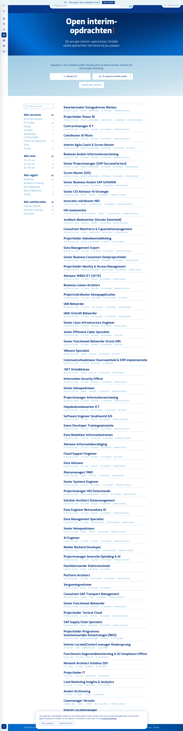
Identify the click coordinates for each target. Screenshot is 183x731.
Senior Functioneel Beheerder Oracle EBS (92, 341)
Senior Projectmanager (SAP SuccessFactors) (95, 164)
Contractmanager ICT (78, 126)
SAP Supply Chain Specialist (83, 622)
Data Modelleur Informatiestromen (88, 435)
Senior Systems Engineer (81, 482)
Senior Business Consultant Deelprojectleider (95, 257)
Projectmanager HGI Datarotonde (87, 491)
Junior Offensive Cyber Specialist (86, 332)
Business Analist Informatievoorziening (91, 154)
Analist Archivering (77, 691)
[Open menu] (3, 10)
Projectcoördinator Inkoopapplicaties (89, 295)
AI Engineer (72, 538)
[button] (70, 76)
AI (4, 726)
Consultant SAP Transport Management (91, 594)
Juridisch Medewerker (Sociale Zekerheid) (92, 220)
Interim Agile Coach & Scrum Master (89, 145)
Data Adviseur (73, 463)
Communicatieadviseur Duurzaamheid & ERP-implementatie (105, 360)
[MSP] (3, 23)
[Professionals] (3, 29)
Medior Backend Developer (82, 547)
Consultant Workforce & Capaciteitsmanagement (98, 229)
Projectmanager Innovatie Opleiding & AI (92, 557)
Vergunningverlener (78, 585)
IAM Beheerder (74, 304)
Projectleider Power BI (79, 117)
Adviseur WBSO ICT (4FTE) (82, 276)
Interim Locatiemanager (80, 710)
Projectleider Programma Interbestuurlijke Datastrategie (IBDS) (90, 633)
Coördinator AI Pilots (78, 135)
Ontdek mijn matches (92, 85)
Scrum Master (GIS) (77, 173)
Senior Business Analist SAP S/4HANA (90, 182)
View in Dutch (108, 2)
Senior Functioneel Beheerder (84, 603)
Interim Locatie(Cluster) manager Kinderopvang (97, 645)
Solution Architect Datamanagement (89, 500)
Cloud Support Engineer (80, 454)
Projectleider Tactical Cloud (83, 613)
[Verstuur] (131, 6)
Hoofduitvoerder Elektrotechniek (87, 566)
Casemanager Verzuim (79, 701)
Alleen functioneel (66, 723)
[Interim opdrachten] (3, 34)
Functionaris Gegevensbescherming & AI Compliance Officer (105, 654)
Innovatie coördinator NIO (82, 201)
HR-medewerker (75, 210)
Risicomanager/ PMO (78, 472)
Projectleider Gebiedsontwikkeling (87, 238)
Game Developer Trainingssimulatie (89, 426)
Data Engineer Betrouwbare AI (85, 510)
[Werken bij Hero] (3, 45)
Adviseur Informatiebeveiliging (85, 444)
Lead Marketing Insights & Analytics (89, 682)
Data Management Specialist (84, 519)
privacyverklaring (109, 718)
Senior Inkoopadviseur (79, 388)
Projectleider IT (74, 673)
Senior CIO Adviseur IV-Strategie (86, 192)
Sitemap (156, 728)
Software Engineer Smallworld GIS (88, 416)
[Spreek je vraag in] (126, 6)
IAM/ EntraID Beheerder (80, 313)
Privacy (148, 728)
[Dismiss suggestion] (117, 2)
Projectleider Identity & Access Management (95, 266)
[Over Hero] (3, 51)
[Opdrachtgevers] (3, 18)
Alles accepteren (47, 723)
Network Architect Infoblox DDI (86, 663)
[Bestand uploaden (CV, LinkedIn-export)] (121, 6)
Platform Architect (77, 575)
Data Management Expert (81, 248)
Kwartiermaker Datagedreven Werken (90, 107)
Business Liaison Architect (82, 285)
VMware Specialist (76, 351)
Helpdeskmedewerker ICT (81, 407)
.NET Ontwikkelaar (77, 369)
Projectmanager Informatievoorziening (91, 397)
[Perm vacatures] (3, 40)
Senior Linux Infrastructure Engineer (89, 323)
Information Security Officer (83, 379)
